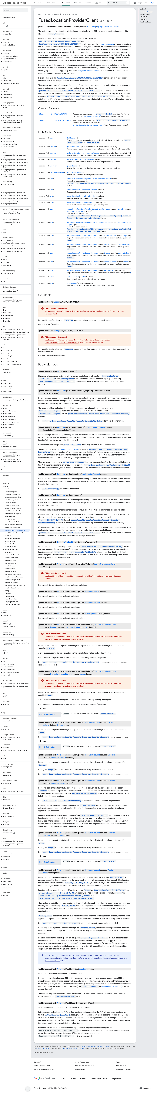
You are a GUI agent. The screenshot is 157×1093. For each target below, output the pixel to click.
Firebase (83, 1079)
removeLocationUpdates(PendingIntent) (60, 923)
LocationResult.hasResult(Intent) (110, 890)
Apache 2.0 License (42, 1048)
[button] (15, 34)
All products (116, 1079)
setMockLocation (73, 277)
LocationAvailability (57, 172)
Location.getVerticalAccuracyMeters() (113, 120)
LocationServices (55, 34)
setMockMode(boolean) (65, 996)
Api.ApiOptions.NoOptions (107, 26)
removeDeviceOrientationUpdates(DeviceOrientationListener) (70, 662)
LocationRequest (91, 236)
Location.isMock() (104, 114)
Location (53, 147)
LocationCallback (74, 142)
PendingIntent (93, 142)
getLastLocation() (50, 489)
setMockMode (72, 283)
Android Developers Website (85, 1066)
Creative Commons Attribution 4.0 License (96, 1046)
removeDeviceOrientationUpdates (79, 179)
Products (48, 14)
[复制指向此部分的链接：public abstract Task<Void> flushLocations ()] (79, 371)
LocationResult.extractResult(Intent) (56, 893)
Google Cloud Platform (99, 1079)
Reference (66, 3)
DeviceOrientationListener (101, 179)
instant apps (67, 955)
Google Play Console (123, 1069)
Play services (19, 2)
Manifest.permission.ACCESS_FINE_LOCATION (58, 44)
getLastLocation (72, 159)
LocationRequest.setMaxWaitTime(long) (57, 381)
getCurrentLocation (74, 147)
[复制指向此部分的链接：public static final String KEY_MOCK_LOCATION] (81, 302)
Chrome (73, 1079)
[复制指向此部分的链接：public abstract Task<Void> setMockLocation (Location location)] (96, 969)
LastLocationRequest (86, 159)
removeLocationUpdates (76, 190)
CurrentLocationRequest (90, 153)
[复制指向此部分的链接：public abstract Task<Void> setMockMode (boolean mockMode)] (96, 1003)
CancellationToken (72, 445)
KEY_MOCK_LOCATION (59, 114)
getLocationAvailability (75, 172)
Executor (121, 209)
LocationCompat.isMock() (92, 116)
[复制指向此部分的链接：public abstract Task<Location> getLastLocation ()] (84, 495)
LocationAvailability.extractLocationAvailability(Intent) (66, 898)
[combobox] (118, 3)
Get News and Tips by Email (44, 1069)
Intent (87, 890)
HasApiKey (91, 26)
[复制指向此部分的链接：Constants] (53, 295)
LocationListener (91, 190)
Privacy (43, 1088)
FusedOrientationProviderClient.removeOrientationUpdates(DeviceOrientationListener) (107, 183)
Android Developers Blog (42, 1066)
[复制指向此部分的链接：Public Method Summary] (66, 132)
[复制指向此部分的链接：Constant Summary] (61, 108)
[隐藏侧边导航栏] (27, 1089)
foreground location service (88, 70)
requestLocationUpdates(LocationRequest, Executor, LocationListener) (80, 96)
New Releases (52, 3)
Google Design (80, 1069)
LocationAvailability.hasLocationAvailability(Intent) (64, 896)
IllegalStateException (47, 714)
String (41, 114)
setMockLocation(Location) (57, 1015)
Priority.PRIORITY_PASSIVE (51, 520)
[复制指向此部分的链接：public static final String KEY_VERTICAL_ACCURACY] (85, 330)
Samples (77, 3)
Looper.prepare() (108, 714)
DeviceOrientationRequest (101, 209)
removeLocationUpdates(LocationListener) (61, 801)
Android (62, 1079)
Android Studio (121, 1066)
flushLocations (72, 138)
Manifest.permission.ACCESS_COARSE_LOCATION (59, 41)
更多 (97, 3)
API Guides (38, 3)
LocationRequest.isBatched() (94, 815)
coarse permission (106, 44)
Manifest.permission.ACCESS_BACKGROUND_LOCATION (80, 78)
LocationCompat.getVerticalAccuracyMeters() (89, 125)
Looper (69, 225)
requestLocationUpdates (76, 236)
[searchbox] (15, 10)
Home (40, 14)
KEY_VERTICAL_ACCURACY (61, 120)
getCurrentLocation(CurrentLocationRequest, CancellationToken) (69, 91)
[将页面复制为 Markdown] (108, 21)
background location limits (67, 449)
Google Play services (61, 14)
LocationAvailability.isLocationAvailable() (101, 546)
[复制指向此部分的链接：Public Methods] (60, 364)
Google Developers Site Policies (73, 1048)
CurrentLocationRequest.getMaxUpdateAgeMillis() (107, 465)
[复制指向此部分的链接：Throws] (48, 708)
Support (88, 3)
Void (51, 138)
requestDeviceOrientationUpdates (79, 209)
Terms (36, 1088)
